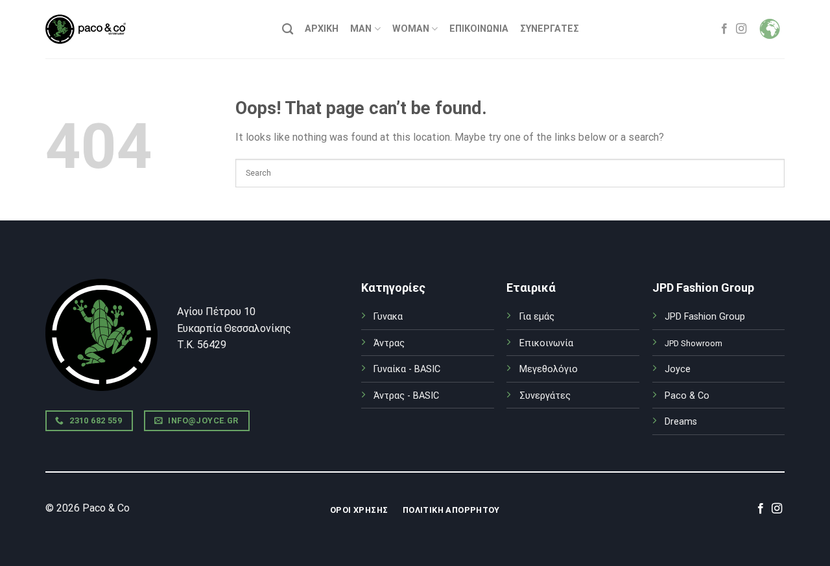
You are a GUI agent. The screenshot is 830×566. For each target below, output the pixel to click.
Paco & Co (687, 395)
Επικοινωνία (478, 28)
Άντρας (389, 343)
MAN (361, 28)
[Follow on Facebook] (724, 29)
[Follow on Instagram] (741, 29)
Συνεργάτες (545, 395)
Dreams (681, 421)
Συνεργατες (549, 28)
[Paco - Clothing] (85, 29)
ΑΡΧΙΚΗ (321, 28)
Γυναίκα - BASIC (407, 369)
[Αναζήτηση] (287, 29)
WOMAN (410, 28)
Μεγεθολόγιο (548, 369)
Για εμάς (536, 316)
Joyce (678, 369)
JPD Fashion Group (705, 316)
